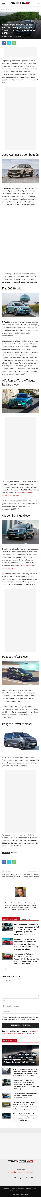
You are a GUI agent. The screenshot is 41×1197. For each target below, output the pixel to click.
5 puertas (14, 852)
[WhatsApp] (14, 43)
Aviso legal (6, 1188)
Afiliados (11, 1191)
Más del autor (25, 919)
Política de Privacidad (17, 1188)
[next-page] (6, 969)
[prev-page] (3, 969)
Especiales (9, 9)
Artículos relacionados (11, 919)
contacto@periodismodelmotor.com (20, 1172)
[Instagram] (15, 1178)
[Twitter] (9, 43)
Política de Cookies (31, 1188)
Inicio (2, 9)
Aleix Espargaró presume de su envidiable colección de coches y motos (11, 877)
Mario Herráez (8, 36)
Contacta (29, 1191)
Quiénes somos (20, 1191)
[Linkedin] (20, 1178)
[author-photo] (20, 897)
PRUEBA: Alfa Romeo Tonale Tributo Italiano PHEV (31, 877)
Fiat (22, 341)
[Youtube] (32, 1178)
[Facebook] (4, 43)
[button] (3, 4)
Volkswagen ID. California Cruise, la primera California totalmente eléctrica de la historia (25, 1096)
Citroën (34, 554)
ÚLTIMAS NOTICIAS (9, 1041)
